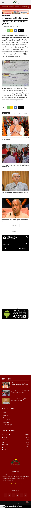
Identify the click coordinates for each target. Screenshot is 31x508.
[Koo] (11, 30)
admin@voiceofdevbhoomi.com (16, 484)
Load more (14, 225)
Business (20, 113)
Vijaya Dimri (6, 26)
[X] (19, 30)
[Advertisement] (15, 265)
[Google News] (25, 495)
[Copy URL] (22, 30)
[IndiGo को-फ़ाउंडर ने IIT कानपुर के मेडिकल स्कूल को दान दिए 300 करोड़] (15, 181)
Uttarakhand (6, 15)
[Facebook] (15, 30)
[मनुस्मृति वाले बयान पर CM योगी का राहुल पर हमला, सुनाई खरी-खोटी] (15, 208)
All (14, 113)
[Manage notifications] (27, 502)
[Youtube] (21, 495)
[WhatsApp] (8, 30)
